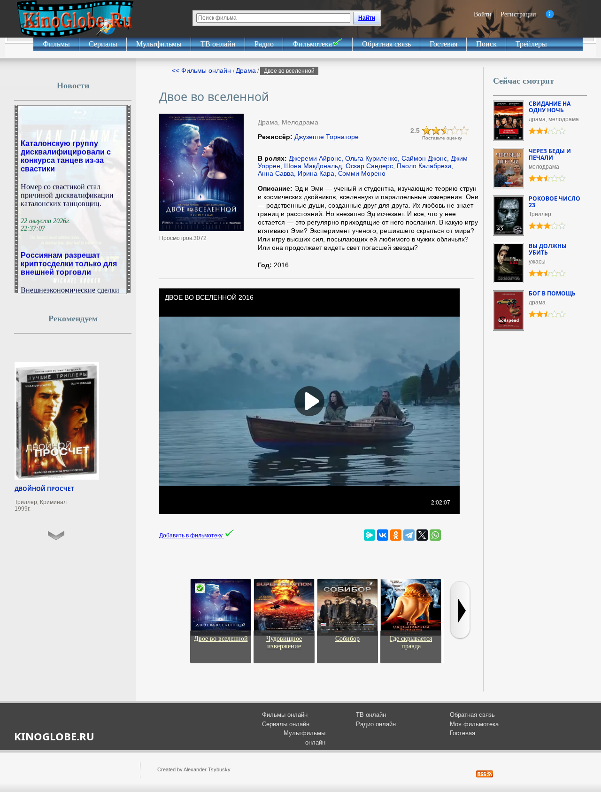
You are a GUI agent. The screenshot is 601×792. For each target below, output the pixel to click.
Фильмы (56, 44)
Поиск (486, 44)
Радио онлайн (376, 724)
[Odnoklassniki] (395, 535)
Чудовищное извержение (284, 642)
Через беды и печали (550, 154)
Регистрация (518, 13)
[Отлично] (464, 130)
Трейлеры (531, 44)
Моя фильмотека (474, 724)
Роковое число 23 (554, 201)
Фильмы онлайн (285, 714)
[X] (422, 535)
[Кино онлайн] (75, 19)
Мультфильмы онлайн (304, 738)
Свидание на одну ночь (549, 107)
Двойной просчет (44, 489)
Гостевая (443, 44)
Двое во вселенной (221, 638)
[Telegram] (409, 535)
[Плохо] (426, 130)
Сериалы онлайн (285, 724)
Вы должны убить (548, 249)
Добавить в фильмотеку (191, 535)
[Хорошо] (455, 130)
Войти (483, 13)
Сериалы (103, 44)
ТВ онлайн (218, 44)
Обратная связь (386, 44)
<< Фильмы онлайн (202, 70)
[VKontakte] (382, 535)
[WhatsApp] (435, 535)
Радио (264, 44)
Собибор (347, 638)
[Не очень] (436, 130)
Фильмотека (312, 44)
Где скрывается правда (411, 642)
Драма (246, 70)
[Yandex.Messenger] (369, 535)
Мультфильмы (159, 44)
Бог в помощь (552, 293)
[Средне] (445, 130)
